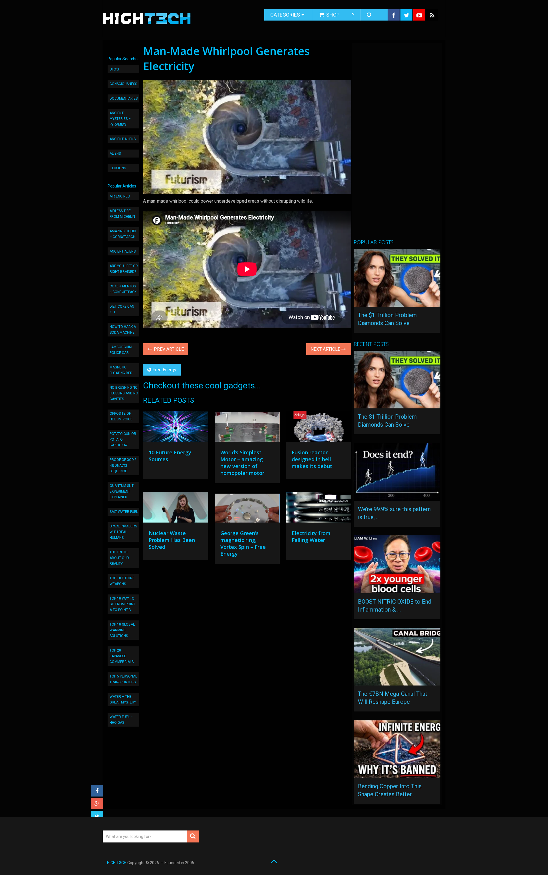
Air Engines (120, 196)
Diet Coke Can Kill (122, 309)
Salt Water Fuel (124, 512)
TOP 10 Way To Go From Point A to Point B (122, 604)
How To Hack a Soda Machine (123, 329)
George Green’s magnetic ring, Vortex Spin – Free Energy (243, 543)
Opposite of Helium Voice (121, 416)
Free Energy (164, 369)
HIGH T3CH (116, 862)
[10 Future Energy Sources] (175, 428)
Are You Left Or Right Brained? (124, 269)
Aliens (115, 154)
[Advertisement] (396, 143)
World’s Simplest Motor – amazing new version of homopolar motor (242, 462)
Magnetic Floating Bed (121, 370)
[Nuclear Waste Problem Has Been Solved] (175, 508)
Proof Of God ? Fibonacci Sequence (123, 465)
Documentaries (124, 98)
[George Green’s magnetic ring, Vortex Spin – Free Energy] (247, 508)
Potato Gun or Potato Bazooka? (123, 439)
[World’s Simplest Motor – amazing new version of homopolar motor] (247, 428)
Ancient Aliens (123, 139)
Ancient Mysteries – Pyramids (120, 118)
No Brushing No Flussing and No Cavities (124, 393)
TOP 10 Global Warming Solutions (122, 630)
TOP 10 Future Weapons (122, 581)
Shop (332, 15)
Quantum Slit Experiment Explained (122, 491)
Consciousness (123, 84)
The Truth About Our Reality (119, 558)
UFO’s (114, 69)
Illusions (118, 168)
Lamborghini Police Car (121, 350)
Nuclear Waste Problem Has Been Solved (172, 540)
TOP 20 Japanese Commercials (122, 656)
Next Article (326, 349)
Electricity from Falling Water (311, 536)
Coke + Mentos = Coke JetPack (123, 289)
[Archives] (369, 15)
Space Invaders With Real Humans (123, 532)
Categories (285, 15)
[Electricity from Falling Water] (318, 508)
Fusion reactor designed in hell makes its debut (312, 459)
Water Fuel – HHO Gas (121, 720)
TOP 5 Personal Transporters (123, 679)
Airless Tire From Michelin (122, 214)
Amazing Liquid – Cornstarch (123, 234)
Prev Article (168, 349)
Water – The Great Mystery (123, 699)
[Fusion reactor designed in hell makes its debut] (318, 428)
